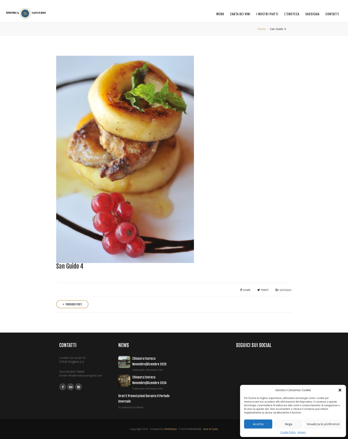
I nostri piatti (267, 14)
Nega (288, 424)
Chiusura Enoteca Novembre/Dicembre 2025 (149, 361)
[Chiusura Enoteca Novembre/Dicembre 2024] (125, 381)
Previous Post (73, 304)
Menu (220, 14)
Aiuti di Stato (210, 429)
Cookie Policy (288, 432)
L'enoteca (291, 14)
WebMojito (170, 429)
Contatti (332, 14)
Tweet (264, 290)
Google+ (285, 290)
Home (262, 29)
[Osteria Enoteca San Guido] (26, 13)
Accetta (258, 424)
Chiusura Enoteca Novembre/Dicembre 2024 (149, 380)
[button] (340, 390)
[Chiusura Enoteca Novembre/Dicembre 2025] (125, 362)
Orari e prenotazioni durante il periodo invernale (144, 398)
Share (246, 290)
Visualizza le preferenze (323, 424)
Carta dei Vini (240, 14)
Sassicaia (312, 14)
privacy (302, 432)
